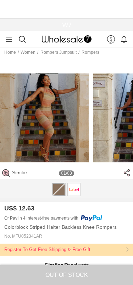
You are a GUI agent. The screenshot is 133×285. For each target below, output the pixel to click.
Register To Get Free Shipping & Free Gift (47, 249)
